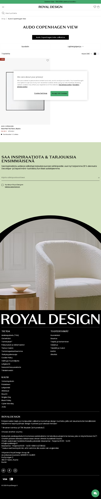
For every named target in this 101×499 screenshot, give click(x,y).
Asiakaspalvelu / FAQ (10, 335)
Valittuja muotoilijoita (10, 361)
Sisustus (53, 338)
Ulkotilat (53, 354)
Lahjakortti (5, 364)
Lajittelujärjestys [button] (74, 46)
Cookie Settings (40, 93)
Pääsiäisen (5, 384)
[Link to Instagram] (15, 470)
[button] (95, 7)
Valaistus (54, 345)
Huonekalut (55, 335)
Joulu (3, 407)
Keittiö (53, 351)
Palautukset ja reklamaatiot (13, 345)
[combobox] (75, 46)
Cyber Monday (7, 403)
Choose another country (11, 432)
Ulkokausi (5, 391)
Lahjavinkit (5, 387)
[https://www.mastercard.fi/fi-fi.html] (11, 479)
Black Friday (6, 400)
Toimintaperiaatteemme (12, 351)
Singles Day (6, 397)
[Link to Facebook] (9, 470)
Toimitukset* (6, 342)
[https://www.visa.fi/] (4, 479)
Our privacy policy (65, 85)
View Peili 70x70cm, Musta (10, 129)
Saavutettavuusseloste (11, 367)
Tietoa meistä (7, 348)
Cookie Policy (7, 357)
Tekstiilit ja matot (57, 348)
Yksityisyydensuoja (9, 354)
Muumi (4, 394)
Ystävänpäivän (7, 381)
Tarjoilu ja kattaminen (59, 342)
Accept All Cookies (59, 94)
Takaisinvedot (7, 370)
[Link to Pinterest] (3, 470)
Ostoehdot (6, 338)
